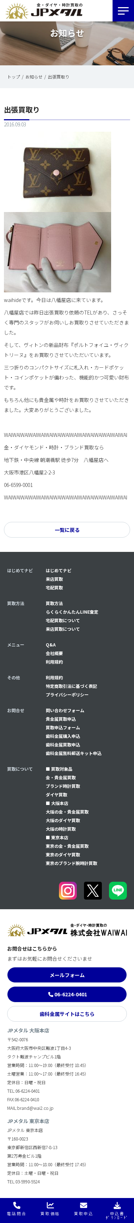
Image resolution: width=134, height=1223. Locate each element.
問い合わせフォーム (65, 710)
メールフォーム (67, 974)
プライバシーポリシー (67, 694)
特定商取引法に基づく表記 (71, 686)
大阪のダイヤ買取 (63, 820)
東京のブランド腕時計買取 (71, 863)
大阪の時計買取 (61, 829)
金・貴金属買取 (61, 777)
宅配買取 (54, 587)
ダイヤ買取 (56, 794)
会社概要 (54, 653)
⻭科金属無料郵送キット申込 (73, 753)
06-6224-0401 (70, 994)
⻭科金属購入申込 (63, 736)
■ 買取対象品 (59, 769)
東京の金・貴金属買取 (67, 846)
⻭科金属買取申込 (63, 744)
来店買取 (54, 579)
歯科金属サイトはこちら (67, 1013)
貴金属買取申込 (61, 719)
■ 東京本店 (57, 837)
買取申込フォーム (63, 727)
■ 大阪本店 (57, 803)
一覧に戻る (67, 529)
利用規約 (54, 662)
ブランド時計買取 (63, 786)
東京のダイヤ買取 (63, 854)
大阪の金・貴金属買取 (67, 812)
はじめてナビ (58, 570)
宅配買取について (63, 620)
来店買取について (63, 629)
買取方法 (54, 603)
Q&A (51, 644)
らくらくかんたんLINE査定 (72, 612)
